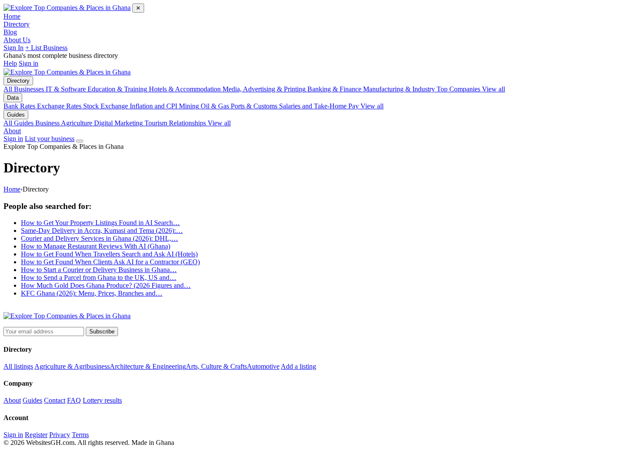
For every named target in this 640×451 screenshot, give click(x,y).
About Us (16, 40)
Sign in (28, 63)
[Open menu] (79, 141)
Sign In (13, 47)
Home (11, 16)
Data (13, 97)
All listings (18, 366)
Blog (10, 32)
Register (36, 434)
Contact (54, 400)
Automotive (263, 366)
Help (10, 63)
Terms (80, 434)
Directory (16, 24)
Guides (16, 114)
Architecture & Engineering (148, 366)
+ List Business (46, 47)
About (12, 131)
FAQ (74, 400)
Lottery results (102, 400)
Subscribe (102, 331)
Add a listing (298, 366)
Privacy (59, 434)
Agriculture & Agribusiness (72, 366)
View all (493, 89)
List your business (49, 138)
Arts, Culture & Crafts (216, 366)
